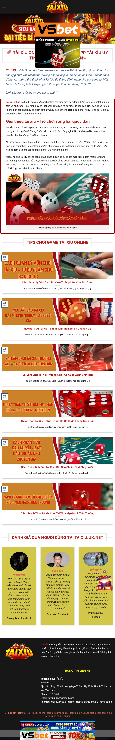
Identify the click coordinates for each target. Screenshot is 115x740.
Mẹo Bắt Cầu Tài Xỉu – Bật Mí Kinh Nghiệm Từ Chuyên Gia (57, 328)
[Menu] (4, 6)
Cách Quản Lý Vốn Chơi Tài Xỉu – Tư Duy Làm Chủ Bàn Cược (57, 282)
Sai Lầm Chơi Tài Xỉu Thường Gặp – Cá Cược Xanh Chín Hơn (57, 374)
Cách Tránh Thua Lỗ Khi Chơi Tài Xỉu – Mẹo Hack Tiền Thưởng (57, 513)
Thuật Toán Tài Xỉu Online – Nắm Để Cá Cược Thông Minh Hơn (57, 420)
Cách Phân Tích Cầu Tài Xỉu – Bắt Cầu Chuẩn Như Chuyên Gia (57, 467)
